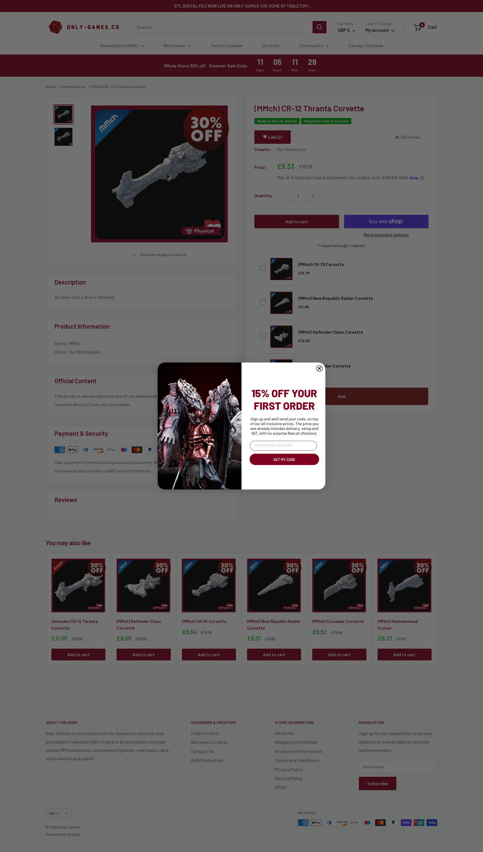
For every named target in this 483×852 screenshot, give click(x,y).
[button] (283, 466)
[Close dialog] (319, 368)
